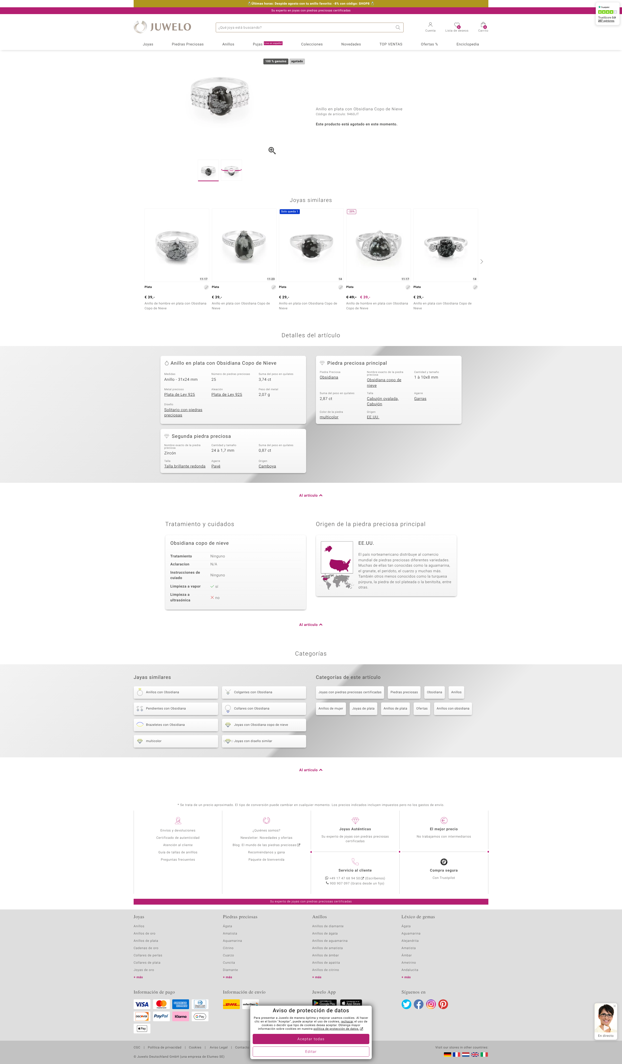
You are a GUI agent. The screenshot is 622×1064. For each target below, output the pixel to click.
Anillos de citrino (325, 970)
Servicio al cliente (355, 870)
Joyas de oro (144, 970)
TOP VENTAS (391, 44)
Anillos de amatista (327, 948)
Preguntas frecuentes (178, 859)
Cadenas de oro (146, 948)
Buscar (398, 27)
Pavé (215, 466)
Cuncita (229, 962)
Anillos (228, 44)
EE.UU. (373, 417)
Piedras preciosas (404, 692)
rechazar (347, 1022)
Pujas (267, 44)
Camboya (267, 466)
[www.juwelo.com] (475, 1054)
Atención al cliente (178, 845)
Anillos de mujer (331, 708)
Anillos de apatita (326, 962)
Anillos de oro (145, 933)
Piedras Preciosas (188, 44)
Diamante (230, 970)
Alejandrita (410, 941)
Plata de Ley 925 (179, 395)
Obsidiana (329, 377)
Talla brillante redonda (185, 466)
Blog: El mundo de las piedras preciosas (264, 845)
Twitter (406, 1004)
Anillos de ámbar (325, 955)
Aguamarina (411, 933)
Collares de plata (147, 962)
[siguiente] (481, 261)
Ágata (227, 926)
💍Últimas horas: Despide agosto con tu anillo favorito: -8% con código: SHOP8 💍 (311, 4)
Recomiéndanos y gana (266, 852)
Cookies (195, 1048)
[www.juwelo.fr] (456, 1054)
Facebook (418, 1004)
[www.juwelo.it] (484, 1054)
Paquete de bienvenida (267, 859)
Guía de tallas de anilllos (178, 852)
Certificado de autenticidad (178, 838)
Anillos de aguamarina (330, 941)
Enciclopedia (468, 44)
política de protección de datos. (336, 1029)
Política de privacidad (164, 1048)
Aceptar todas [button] (311, 1039)
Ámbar (407, 955)
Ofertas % (429, 44)
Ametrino (409, 962)
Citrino (228, 948)
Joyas (148, 44)
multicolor (329, 417)
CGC (137, 1048)
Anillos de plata (395, 708)
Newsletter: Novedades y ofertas (267, 838)
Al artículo (308, 495)
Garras (420, 399)
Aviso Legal (218, 1048)
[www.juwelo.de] (447, 1054)
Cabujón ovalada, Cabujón (383, 401)
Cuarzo (228, 955)
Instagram (431, 1004)
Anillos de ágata (325, 933)
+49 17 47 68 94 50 (344, 878)
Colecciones (312, 44)
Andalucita (410, 970)
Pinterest (443, 1004)
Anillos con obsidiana (453, 708)
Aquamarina (232, 941)
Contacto (242, 1048)
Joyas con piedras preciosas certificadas (350, 692)
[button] (431, 27)
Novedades (351, 44)
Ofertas (422, 708)
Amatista (230, 933)
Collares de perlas (148, 955)
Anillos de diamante (328, 926)
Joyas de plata (363, 708)
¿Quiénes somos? (267, 830)
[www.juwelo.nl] (465, 1054)
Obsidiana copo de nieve (384, 383)
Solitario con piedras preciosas (183, 412)
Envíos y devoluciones (178, 830)
